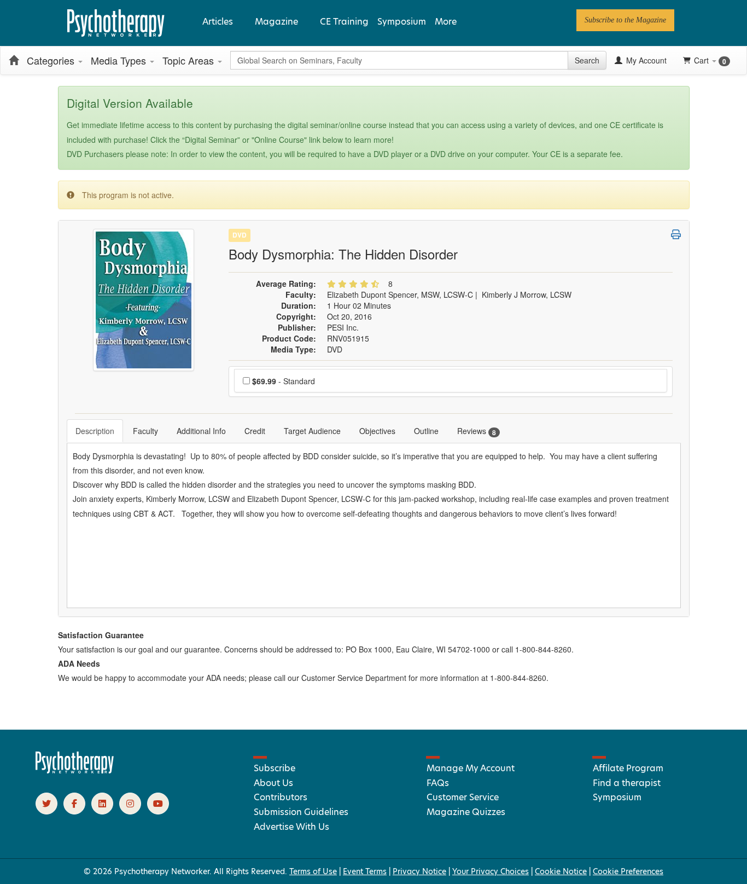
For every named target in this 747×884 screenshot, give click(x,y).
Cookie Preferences (628, 871)
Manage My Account (471, 768)
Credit (254, 430)
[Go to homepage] (75, 770)
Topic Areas (189, 60)
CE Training (344, 21)
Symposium (401, 21)
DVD (239, 235)
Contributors (280, 797)
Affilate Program (628, 768)
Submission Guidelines (301, 812)
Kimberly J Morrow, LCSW (526, 294)
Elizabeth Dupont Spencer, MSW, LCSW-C (400, 294)
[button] (676, 234)
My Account (645, 60)
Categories (52, 60)
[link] (625, 20)
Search (587, 60)
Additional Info (201, 430)
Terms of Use (313, 871)
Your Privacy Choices (490, 871)
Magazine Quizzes (466, 812)
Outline (426, 430)
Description (94, 430)
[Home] (14, 60)
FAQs (438, 783)
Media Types (120, 60)
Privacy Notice (419, 871)
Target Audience (312, 430)
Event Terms (365, 871)
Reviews (476, 431)
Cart (710, 60)
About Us (273, 783)
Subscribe (274, 768)
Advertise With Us (291, 827)
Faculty (145, 430)
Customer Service (463, 797)
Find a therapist (627, 783)
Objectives (377, 430)
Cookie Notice (561, 871)
